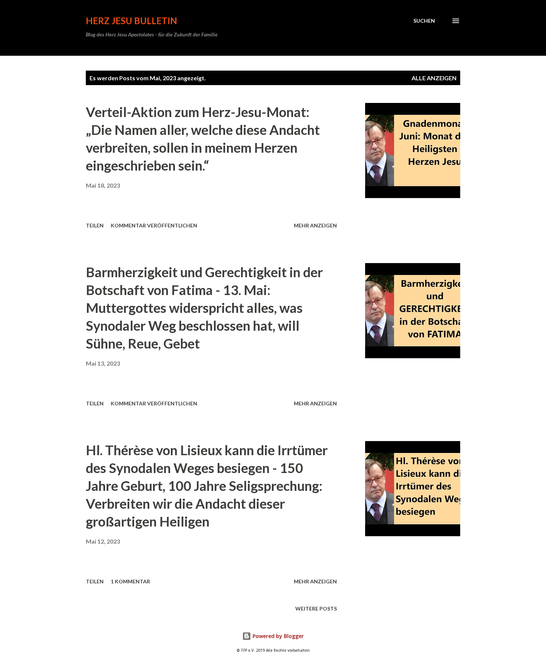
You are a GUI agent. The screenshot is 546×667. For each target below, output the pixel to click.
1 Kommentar (130, 581)
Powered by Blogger (277, 636)
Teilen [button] (95, 225)
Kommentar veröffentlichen (154, 225)
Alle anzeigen (434, 77)
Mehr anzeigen (315, 225)
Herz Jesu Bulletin (131, 20)
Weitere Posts (316, 608)
